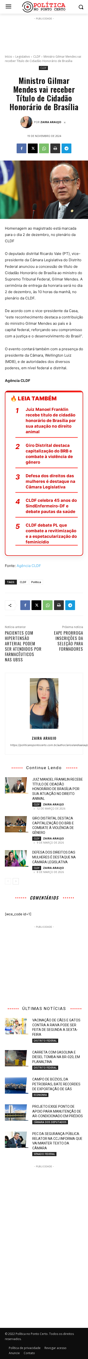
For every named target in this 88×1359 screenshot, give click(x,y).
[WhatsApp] (44, 148)
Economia (40, 1095)
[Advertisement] (44, 33)
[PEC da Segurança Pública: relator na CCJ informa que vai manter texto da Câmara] (16, 1140)
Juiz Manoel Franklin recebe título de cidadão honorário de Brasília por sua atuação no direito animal (51, 420)
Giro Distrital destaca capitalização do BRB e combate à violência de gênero (49, 454)
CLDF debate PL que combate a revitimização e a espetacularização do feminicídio (51, 533)
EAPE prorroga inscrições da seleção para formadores (68, 641)
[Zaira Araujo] (27, 122)
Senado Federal (44, 1154)
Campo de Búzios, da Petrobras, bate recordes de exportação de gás (56, 1084)
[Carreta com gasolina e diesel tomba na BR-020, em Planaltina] (16, 1058)
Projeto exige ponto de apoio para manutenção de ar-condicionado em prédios (57, 1111)
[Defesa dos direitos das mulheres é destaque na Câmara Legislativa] (16, 858)
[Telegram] (66, 148)
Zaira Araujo (50, 122)
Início (8, 56)
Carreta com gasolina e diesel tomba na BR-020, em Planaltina (56, 1057)
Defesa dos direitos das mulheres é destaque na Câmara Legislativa (50, 481)
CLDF (36, 56)
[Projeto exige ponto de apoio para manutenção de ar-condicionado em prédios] (16, 1112)
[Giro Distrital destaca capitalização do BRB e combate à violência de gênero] (16, 824)
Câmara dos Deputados (50, 1122)
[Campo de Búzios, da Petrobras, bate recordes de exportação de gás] (16, 1085)
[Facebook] (21, 148)
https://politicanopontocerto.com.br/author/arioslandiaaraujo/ (44, 745)
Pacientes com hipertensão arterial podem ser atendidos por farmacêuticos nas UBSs (23, 646)
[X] (33, 148)
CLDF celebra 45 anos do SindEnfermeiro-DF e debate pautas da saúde (51, 506)
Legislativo (22, 56)
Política (36, 582)
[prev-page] (8, 881)
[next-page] (16, 881)
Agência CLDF (29, 565)
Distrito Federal (45, 1040)
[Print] (55, 148)
